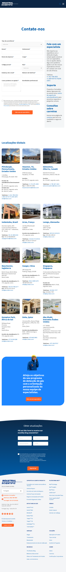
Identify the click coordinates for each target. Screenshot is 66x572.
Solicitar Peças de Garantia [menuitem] (33, 494)
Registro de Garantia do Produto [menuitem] (35, 497)
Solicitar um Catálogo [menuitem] (54, 513)
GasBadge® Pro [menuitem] (31, 524)
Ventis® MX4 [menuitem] (30, 510)
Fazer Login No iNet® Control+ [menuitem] (54, 498)
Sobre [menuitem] (50, 551)
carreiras (49, 117)
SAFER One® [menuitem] (52, 493)
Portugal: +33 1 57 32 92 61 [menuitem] (11, 500)
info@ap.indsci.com (28, 284)
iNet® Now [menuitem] (51, 490)
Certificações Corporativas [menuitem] (56, 556)
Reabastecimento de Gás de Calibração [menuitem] (37, 543)
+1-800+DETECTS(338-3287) (54, 80)
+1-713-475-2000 (34, 184)
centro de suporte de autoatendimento (54, 95)
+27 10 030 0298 (12, 339)
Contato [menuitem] (51, 507)
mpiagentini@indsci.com (9, 238)
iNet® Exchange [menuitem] (53, 484)
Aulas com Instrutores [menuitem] (32, 559)
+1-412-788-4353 (52, 77)
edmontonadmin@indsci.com (51, 186)
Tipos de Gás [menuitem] (52, 537)
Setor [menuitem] (50, 540)
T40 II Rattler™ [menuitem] (30, 527)
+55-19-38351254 (13, 235)
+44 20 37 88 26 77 (13, 287)
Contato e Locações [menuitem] (9, 495)
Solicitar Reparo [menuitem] (31, 488)
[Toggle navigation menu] (63, 4)
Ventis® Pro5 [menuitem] (30, 507)
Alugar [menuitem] (28, 535)
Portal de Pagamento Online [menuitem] (34, 499)
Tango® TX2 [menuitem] (30, 521)
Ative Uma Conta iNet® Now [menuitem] (56, 495)
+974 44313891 (33, 338)
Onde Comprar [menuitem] (53, 510)
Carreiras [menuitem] (51, 554)
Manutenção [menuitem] (30, 540)
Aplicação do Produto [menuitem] (54, 535)
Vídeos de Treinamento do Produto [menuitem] (36, 556)
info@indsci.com (6, 199)
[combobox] (22, 44)
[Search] (60, 4)
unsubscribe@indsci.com (24, 104)
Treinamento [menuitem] (30, 537)
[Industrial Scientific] (10, 4)
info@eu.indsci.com (28, 242)
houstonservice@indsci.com (30, 188)
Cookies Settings (8, 525)
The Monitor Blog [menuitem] (31, 551)
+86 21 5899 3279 (33, 281)
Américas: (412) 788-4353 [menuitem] (10, 498)
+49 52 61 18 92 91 (54, 233)
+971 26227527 (54, 343)
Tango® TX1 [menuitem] (30, 518)
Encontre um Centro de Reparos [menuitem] (35, 491)
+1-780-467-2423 (54, 184)
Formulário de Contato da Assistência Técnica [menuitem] (36, 485)
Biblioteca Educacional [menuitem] (32, 554)
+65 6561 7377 (53, 290)
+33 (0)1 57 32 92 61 (34, 239)
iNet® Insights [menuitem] (52, 487)
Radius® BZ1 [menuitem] (30, 516)
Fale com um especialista (34, 399)
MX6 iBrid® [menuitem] (29, 513)
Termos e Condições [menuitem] (7, 521)
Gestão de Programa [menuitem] (54, 543)
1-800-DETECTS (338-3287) (10, 197)
